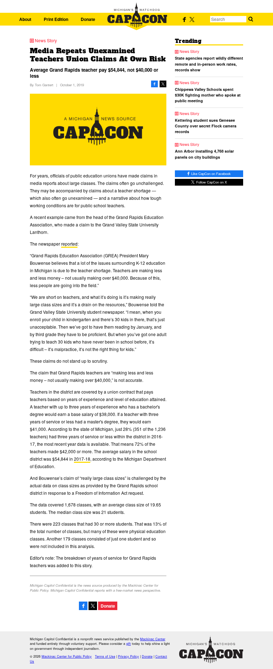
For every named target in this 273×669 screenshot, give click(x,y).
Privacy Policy (128, 656)
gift (128, 643)
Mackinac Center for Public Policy (67, 656)
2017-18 (82, 459)
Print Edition (56, 19)
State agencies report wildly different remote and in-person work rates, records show (209, 63)
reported (69, 244)
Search (250, 19)
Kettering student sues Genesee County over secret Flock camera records (205, 125)
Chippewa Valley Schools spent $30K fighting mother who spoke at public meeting (208, 95)
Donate (88, 19)
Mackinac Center (152, 639)
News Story (46, 40)
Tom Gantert (44, 84)
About (25, 19)
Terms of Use (105, 656)
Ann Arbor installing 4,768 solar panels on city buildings (204, 153)
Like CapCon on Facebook (210, 173)
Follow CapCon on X (211, 182)
